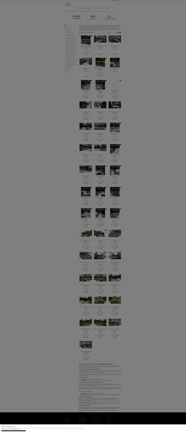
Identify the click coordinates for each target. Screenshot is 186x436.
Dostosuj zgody (14, 430)
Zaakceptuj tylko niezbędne (6, 430)
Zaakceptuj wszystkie (21, 430)
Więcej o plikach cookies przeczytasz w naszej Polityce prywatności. (11, 428)
